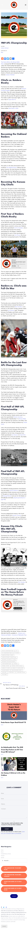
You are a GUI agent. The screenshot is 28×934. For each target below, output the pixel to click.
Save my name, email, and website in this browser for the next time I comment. (12, 823)
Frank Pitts (22, 435)
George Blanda (7, 496)
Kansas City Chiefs (6, 668)
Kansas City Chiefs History (18, 668)
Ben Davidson (18, 306)
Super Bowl (4, 672)
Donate (2, 857)
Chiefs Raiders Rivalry (6, 663)
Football (16, 663)
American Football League (7, 655)
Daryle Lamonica (18, 417)
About (2, 851)
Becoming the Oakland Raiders (8, 661)
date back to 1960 (13, 108)
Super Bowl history (21, 672)
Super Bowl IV (12, 99)
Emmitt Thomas (17, 515)
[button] (2, 5)
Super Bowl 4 (12, 672)
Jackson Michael (4, 48)
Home (2, 850)
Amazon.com (21, 633)
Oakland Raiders (5, 670)
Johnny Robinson (14, 490)
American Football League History (9, 657)
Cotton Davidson (18, 228)
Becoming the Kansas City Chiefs (9, 659)
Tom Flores (17, 235)
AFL (16, 650)
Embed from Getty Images (6, 111)
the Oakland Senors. (11, 167)
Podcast (2, 855)
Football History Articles (6, 853)
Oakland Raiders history (16, 670)
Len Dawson (11, 310)
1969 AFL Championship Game (8, 650)
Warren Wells (22, 419)
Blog (2, 52)
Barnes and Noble (6, 635)
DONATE (14, 896)
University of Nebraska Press (19, 635)
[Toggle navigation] (22, 4)
